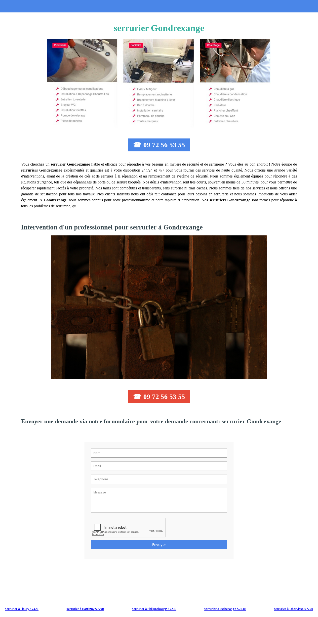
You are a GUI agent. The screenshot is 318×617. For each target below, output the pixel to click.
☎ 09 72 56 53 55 (159, 145)
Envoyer (159, 544)
